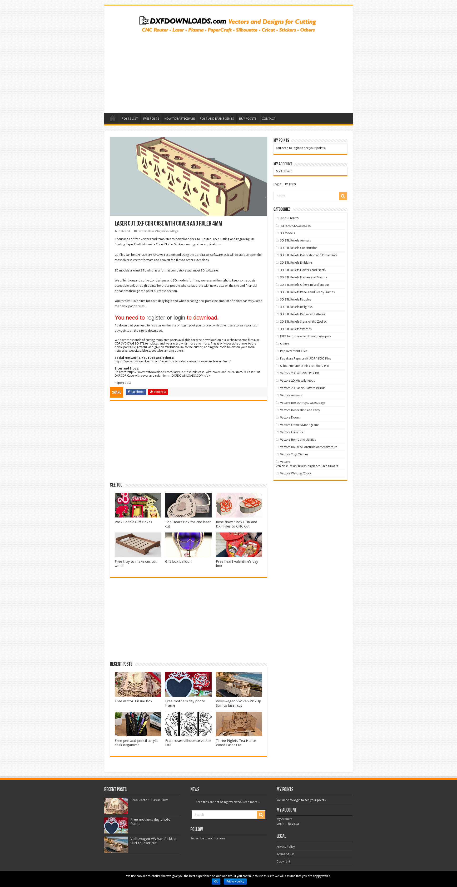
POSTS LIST (130, 118)
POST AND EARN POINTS (217, 118)
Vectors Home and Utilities (298, 439)
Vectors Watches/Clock (295, 473)
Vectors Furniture (291, 432)
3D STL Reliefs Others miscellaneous (304, 284)
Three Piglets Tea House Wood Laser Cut (236, 743)
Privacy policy (235, 881)
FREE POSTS (151, 118)
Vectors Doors (290, 417)
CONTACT (269, 118)
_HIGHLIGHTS (289, 218)
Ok (216, 881)
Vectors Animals (291, 395)
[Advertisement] (228, 71)
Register (290, 184)
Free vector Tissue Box (133, 701)
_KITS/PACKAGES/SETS (295, 225)
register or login (165, 317)
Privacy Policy (286, 846)
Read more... (251, 802)
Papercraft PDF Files (293, 351)
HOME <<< (113, 118)
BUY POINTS (248, 118)
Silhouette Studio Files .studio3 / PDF (304, 366)
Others (284, 343)
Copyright (283, 861)
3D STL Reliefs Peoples (295, 299)
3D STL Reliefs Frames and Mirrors (303, 277)
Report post (123, 382)
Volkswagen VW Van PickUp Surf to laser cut (238, 703)
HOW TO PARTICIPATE (179, 118)
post (192, 325)
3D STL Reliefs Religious (296, 307)
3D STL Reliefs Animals (295, 240)
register (156, 325)
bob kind (124, 231)
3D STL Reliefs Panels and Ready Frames (307, 292)
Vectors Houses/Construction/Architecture (308, 447)
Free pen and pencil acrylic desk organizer (136, 743)
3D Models (287, 233)
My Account (284, 171)
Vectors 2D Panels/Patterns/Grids (302, 388)
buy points (122, 330)
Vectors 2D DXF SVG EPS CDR (299, 373)
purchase (160, 291)
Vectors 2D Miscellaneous (297, 380)
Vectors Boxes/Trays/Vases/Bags (158, 231)
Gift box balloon (178, 561)
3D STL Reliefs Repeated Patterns (302, 314)
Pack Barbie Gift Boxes (133, 522)
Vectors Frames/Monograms (299, 425)
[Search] (343, 196)
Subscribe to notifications (207, 838)
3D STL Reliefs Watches (296, 329)
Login (277, 184)
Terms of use (285, 854)
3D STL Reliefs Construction (299, 248)
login (184, 325)
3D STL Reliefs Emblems (296, 262)
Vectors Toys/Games (294, 454)
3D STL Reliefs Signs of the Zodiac (303, 321)
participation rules (132, 306)
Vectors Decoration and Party (300, 410)
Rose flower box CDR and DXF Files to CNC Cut (236, 524)
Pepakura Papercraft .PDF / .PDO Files (305, 358)
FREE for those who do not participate (305, 336)
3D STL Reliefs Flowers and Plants (303, 270)
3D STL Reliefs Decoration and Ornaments (308, 255)
